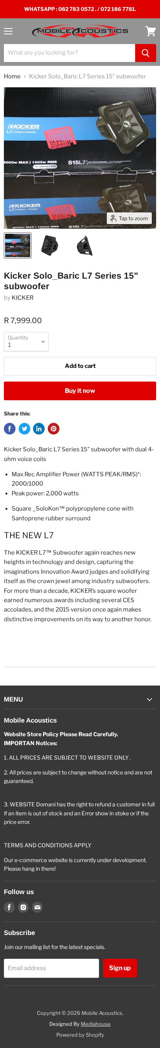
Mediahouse (96, 1024)
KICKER (22, 297)
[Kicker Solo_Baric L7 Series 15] (17, 245)
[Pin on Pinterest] (53, 429)
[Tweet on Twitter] (24, 429)
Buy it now (80, 390)
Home (12, 76)
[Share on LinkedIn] (39, 429)
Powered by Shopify (80, 1035)
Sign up (120, 968)
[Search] (145, 53)
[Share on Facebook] (10, 429)
